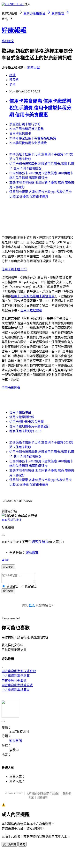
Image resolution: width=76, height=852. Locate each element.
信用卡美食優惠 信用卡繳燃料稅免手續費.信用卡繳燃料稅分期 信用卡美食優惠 (40, 108)
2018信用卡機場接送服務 (26, 129)
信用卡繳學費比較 (21, 417)
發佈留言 (8, 591)
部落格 (14, 80)
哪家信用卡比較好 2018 (25, 431)
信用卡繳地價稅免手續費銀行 (29, 426)
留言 (45, 541)
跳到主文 (8, 41)
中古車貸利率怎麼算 (16, 675)
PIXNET (18, 793)
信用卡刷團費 (11, 387)
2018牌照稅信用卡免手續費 (28, 143)
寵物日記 (33, 67)
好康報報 (14, 30)
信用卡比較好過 (22, 296)
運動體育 (32, 552)
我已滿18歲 (9, 844)
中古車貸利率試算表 (16, 690)
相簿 (12, 75)
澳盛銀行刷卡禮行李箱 (25, 124)
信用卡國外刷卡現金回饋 (26, 421)
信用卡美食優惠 (44, 296)
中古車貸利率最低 (14, 680)
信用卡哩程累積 (31, 310)
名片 (12, 84)
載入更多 (8, 567)
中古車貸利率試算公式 (17, 685)
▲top (5, 559)
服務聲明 (42, 797)
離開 (22, 844)
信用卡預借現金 (20, 412)
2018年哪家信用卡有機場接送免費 (32, 138)
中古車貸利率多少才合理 (19, 671)
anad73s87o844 (11, 519)
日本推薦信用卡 (20, 133)
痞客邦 (36, 541)
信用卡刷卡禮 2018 (14, 269)
